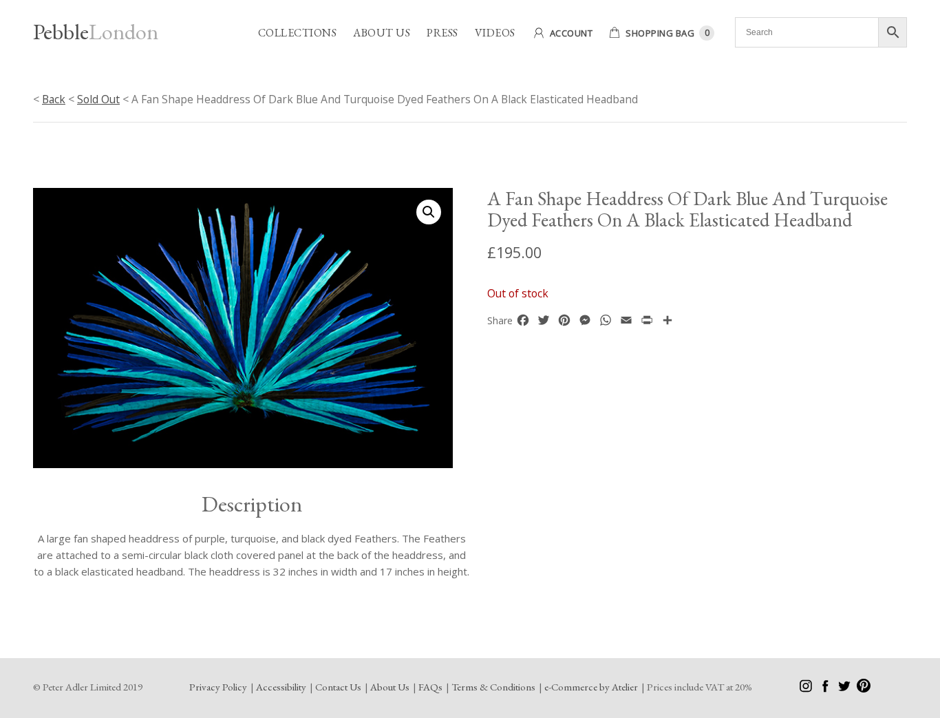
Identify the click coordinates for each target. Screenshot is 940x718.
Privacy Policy (218, 686)
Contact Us (338, 686)
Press (442, 32)
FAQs (430, 686)
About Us (381, 32)
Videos (495, 32)
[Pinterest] (863, 688)
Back (53, 99)
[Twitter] (845, 688)
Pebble (95, 31)
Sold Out (98, 99)
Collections (297, 32)
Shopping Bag (660, 33)
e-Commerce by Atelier (591, 686)
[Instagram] (807, 688)
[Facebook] (826, 688)
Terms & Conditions (493, 686)
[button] (428, 212)
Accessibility (281, 686)
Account (571, 33)
